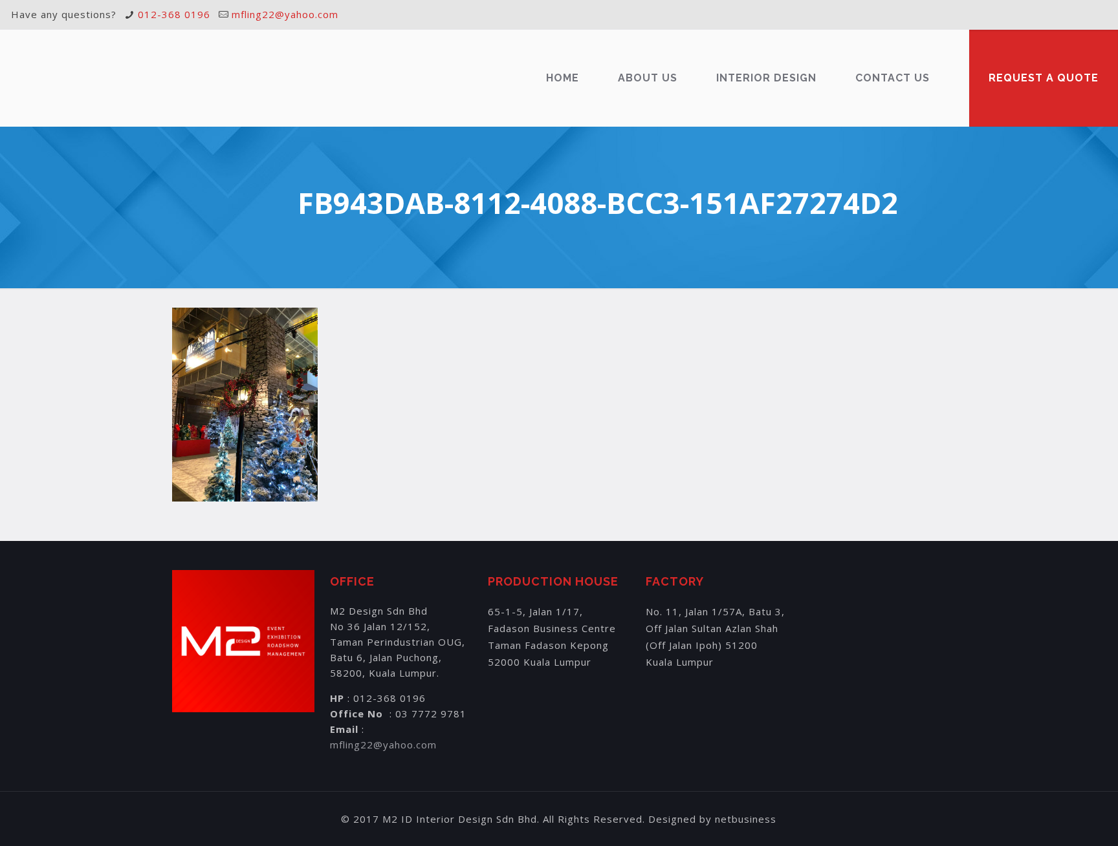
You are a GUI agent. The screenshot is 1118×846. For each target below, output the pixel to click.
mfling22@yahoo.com (285, 14)
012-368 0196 (174, 14)
